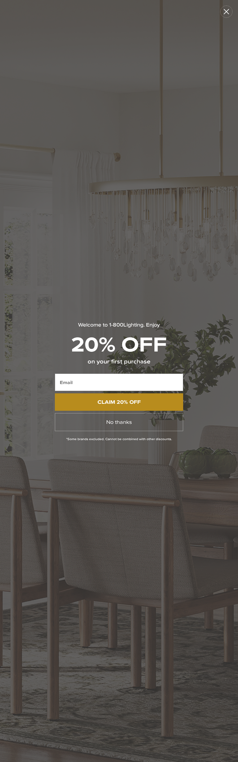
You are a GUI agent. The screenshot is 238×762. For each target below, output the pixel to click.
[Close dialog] (226, 11)
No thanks (119, 422)
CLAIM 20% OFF (119, 402)
